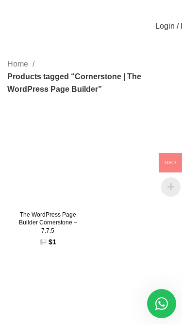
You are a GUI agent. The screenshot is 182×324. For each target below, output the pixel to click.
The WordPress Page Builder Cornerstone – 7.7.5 (48, 223)
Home (18, 64)
